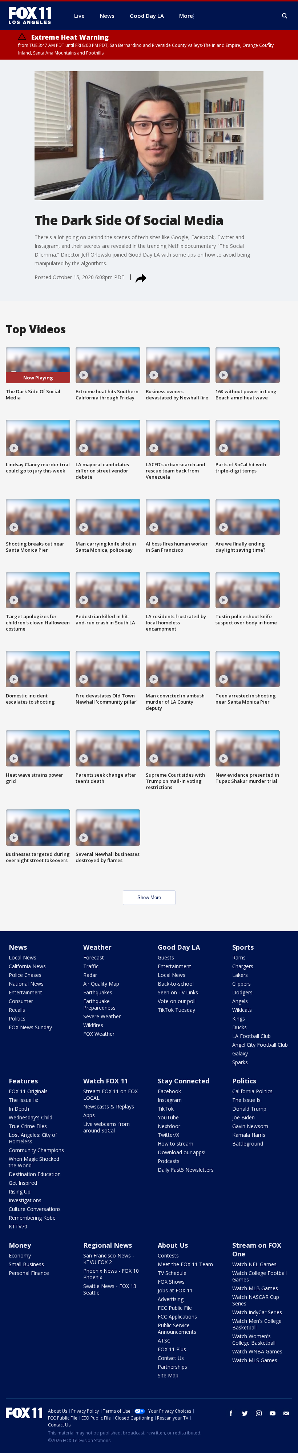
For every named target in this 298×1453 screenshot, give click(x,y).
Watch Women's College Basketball (253, 1339)
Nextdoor (169, 1126)
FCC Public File (175, 1307)
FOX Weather (98, 1033)
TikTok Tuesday (176, 1009)
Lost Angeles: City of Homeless (33, 1138)
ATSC (164, 1340)
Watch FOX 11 (105, 1080)
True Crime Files (28, 1126)
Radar (90, 974)
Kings (238, 1018)
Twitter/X (168, 1134)
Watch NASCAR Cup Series (255, 1300)
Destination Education (35, 1174)
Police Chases (25, 974)
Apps (89, 1115)
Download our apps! (181, 1152)
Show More (149, 897)
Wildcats (242, 1009)
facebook (231, 1413)
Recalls (17, 1009)
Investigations (25, 1200)
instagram (259, 1413)
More (186, 15)
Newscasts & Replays (108, 1106)
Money (20, 1245)
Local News (22, 957)
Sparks (240, 1062)
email (286, 1413)
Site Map (168, 1375)
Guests (166, 957)
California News (27, 966)
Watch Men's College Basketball (257, 1324)
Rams (239, 957)
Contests (168, 1255)
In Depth (19, 1108)
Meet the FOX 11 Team (185, 1264)
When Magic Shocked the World (34, 1162)
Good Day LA (179, 947)
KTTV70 (18, 1226)
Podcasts (169, 1161)
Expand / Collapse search (285, 16)
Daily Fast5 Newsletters (186, 1169)
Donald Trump (249, 1108)
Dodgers (242, 992)
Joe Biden (243, 1117)
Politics (17, 1018)
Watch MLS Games (254, 1360)
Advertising (171, 1299)
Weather (97, 947)
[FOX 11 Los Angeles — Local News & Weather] (33, 15)
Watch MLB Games (255, 1288)
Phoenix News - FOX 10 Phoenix (111, 1274)
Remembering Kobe (32, 1217)
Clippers (241, 983)
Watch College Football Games (259, 1276)
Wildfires (93, 1025)
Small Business (26, 1264)
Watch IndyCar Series (257, 1312)
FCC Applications (177, 1316)
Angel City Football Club (260, 1044)
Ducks (239, 1027)
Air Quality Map (101, 983)
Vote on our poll (177, 1001)
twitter (245, 1413)
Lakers (240, 974)
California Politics (252, 1091)
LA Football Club (251, 1036)
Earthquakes (97, 992)
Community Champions (36, 1150)
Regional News (107, 1245)
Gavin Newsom (250, 1126)
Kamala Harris (248, 1134)
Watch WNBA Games (257, 1351)
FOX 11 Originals (28, 1091)
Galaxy (240, 1053)
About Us (173, 1245)
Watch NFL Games (254, 1264)
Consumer (21, 1001)
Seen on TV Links (178, 992)
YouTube (168, 1117)
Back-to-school (176, 983)
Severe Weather (102, 1016)
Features (23, 1080)
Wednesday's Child (30, 1117)
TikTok (166, 1108)
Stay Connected (183, 1080)
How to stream (175, 1143)
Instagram (170, 1099)
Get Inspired (23, 1182)
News (18, 947)
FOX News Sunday (30, 1027)
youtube (272, 1413)
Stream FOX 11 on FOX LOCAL (110, 1094)
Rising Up (20, 1191)
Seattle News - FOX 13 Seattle (109, 1289)
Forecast (93, 957)
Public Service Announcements (177, 1328)
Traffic (90, 966)
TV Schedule (172, 1272)
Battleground (247, 1143)
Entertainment (25, 992)
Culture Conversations (35, 1209)
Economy (20, 1255)
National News (26, 983)
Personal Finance (29, 1272)
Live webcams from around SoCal (106, 1127)
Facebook (169, 1091)
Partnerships (172, 1366)
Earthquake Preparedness (99, 1004)
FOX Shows (171, 1281)
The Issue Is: (23, 1099)
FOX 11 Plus (172, 1349)
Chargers (242, 966)
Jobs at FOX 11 (175, 1290)
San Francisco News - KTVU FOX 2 (108, 1258)
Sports (243, 947)
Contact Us (171, 1358)
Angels (240, 1001)
